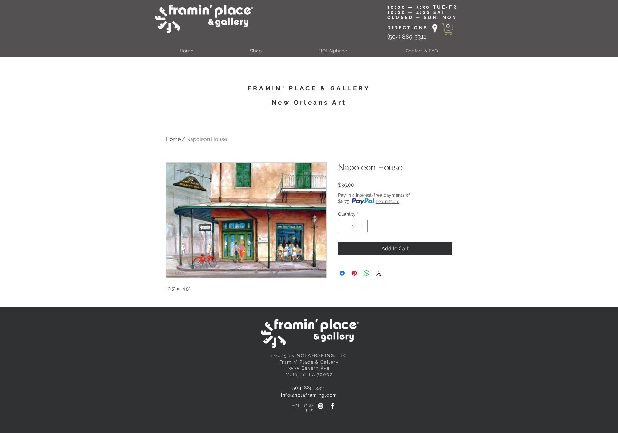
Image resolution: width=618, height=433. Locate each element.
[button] (448, 29)
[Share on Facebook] (342, 273)
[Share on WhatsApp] (366, 273)
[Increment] (363, 226)
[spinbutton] (353, 226)
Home (173, 139)
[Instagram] (320, 406)
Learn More (387, 201)
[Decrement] (343, 226)
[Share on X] (379, 273)
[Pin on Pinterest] (354, 273)
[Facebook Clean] (332, 406)
